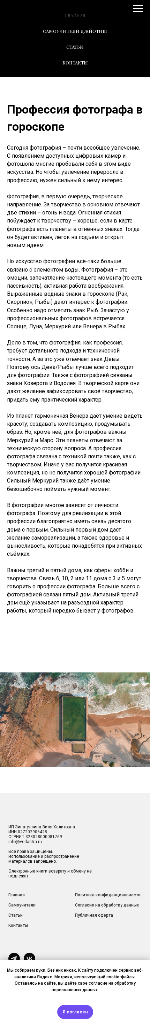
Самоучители (22, 905)
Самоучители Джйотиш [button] (75, 31)
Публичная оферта (94, 915)
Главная (16, 894)
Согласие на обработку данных (107, 905)
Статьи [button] (75, 47)
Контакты (75, 63)
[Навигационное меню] (138, 8)
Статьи (15, 915)
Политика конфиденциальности (108, 894)
